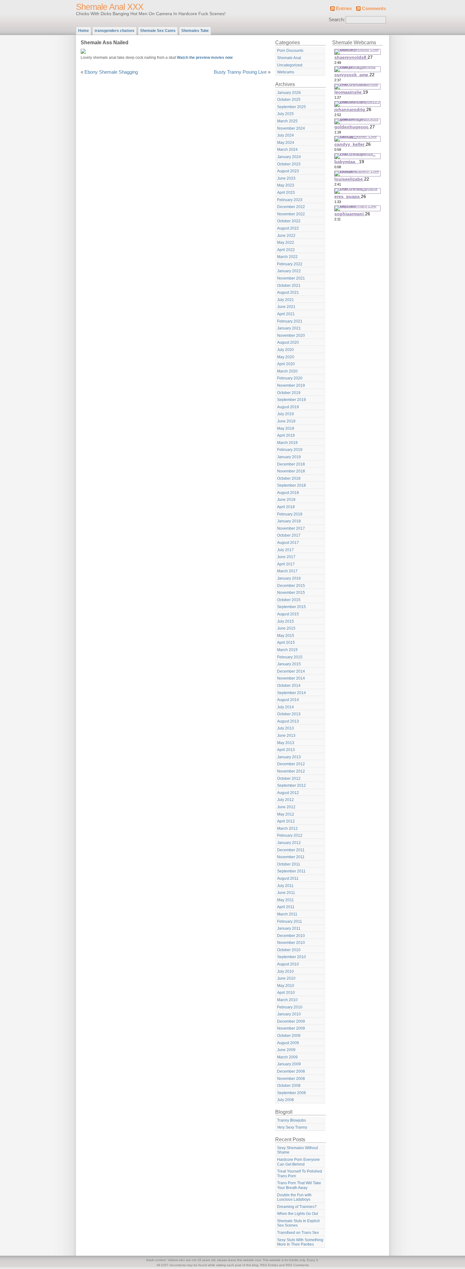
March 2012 (287, 828)
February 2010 (289, 1007)
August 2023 (288, 171)
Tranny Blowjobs (291, 1120)
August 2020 (288, 342)
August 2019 (288, 407)
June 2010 (286, 978)
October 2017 (289, 535)
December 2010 (291, 935)
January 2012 (289, 843)
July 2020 (285, 350)
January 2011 (289, 928)
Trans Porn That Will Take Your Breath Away (299, 1185)
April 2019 (286, 435)
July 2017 (285, 550)
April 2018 (286, 507)
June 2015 (286, 628)
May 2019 (285, 428)
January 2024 (289, 157)
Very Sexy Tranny (292, 1127)
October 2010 (289, 950)
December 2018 (291, 464)
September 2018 (291, 485)
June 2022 (286, 235)
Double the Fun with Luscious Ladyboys (294, 1197)
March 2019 (287, 442)
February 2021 (289, 321)
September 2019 (291, 399)
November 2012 (291, 771)
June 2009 (286, 1050)
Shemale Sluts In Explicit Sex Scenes (298, 1223)
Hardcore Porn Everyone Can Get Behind (298, 1162)
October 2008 (289, 1085)
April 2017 (286, 564)
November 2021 (291, 278)
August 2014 (288, 700)
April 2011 (285, 907)
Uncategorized (289, 65)
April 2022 (286, 250)
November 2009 (291, 1028)
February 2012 (289, 835)
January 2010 (289, 1014)
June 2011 (286, 892)
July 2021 (285, 300)
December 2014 (291, 671)
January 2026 (289, 92)
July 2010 (285, 971)
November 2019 (291, 385)
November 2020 (291, 335)
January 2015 (289, 664)
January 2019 (289, 457)
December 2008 (291, 1071)
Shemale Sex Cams (158, 30)
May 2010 (285, 985)
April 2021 (286, 314)
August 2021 (288, 292)
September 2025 (291, 107)
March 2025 (287, 121)
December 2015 (291, 585)
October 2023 (289, 164)
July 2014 (285, 707)
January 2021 (289, 328)
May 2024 (285, 142)
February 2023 (289, 200)
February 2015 (289, 657)
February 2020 (289, 378)
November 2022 (291, 214)
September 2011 (291, 871)
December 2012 (291, 764)
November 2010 (291, 942)
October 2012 (289, 778)
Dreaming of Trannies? (297, 1206)
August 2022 (288, 228)
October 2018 (289, 478)
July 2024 (285, 135)
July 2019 (285, 414)
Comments (374, 8)
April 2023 (286, 192)
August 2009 (288, 1043)
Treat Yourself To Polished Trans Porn (299, 1173)
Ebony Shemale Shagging (111, 72)
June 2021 (286, 307)
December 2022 (291, 207)
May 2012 (285, 814)
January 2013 (289, 757)
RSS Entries (269, 1265)
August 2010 (288, 964)
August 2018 (288, 492)
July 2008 (285, 1100)
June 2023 (286, 178)
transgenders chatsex (114, 30)
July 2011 (285, 886)
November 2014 (291, 678)
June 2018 (286, 499)
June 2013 (286, 735)
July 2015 (285, 621)
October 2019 (289, 393)
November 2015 (291, 592)
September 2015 (291, 607)
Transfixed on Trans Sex (298, 1232)
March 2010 (287, 1000)
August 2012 (288, 793)
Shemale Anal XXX (109, 7)
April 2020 (286, 364)
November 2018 (291, 471)
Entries (344, 8)
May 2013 (285, 743)
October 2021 (289, 285)
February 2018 (289, 514)
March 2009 (287, 1057)
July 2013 (285, 728)
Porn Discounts (290, 50)
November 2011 (291, 857)
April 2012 (286, 821)
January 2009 (289, 1064)
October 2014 (289, 685)
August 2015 (288, 614)
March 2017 (287, 571)
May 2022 (285, 242)
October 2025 (289, 99)
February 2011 (289, 921)
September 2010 (291, 957)
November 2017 (291, 528)
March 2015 (287, 650)
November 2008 (291, 1078)
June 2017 (286, 557)
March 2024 (287, 149)
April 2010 (286, 992)
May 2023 (285, 185)
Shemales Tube (195, 30)
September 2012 (291, 785)
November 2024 (291, 128)
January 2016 (289, 578)
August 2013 (288, 721)
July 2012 (285, 800)
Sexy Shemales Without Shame (297, 1150)
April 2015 (286, 642)
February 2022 (289, 264)
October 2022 (289, 221)
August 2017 (288, 542)
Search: (337, 19)
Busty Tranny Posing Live (240, 72)
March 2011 (287, 914)
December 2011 (291, 850)
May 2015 (285, 635)
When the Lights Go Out (297, 1213)
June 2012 (286, 807)
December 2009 (291, 1021)
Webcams (285, 72)
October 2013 (289, 714)
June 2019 (286, 421)
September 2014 (291, 693)
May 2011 (285, 900)
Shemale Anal (289, 58)
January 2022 (289, 271)
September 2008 (291, 1093)
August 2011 (288, 878)
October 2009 (289, 1035)
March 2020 (287, 371)
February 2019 (289, 449)
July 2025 (285, 114)
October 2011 (288, 864)
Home (83, 30)
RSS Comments (297, 1265)
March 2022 (287, 257)
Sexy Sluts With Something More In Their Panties (300, 1242)
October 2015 (289, 600)
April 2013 (286, 750)
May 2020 (285, 357)
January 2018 (289, 521)
